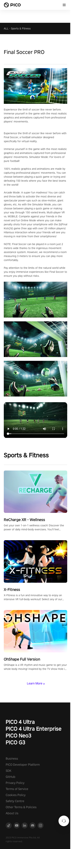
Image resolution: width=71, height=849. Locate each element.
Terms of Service (17, 789)
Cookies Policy (16, 795)
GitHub (10, 777)
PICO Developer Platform (23, 765)
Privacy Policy (15, 783)
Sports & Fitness (21, 28)
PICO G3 (15, 742)
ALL (6, 28)
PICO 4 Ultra (20, 721)
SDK (8, 771)
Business (12, 759)
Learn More (34, 683)
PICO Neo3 (18, 735)
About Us (12, 813)
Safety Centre (15, 801)
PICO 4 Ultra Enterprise (34, 728)
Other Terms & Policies (21, 807)
